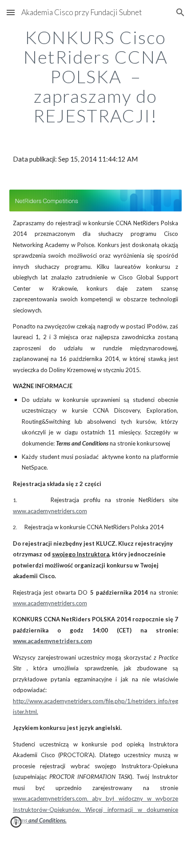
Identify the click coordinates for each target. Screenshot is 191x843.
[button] (10, 12)
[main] (95, 76)
